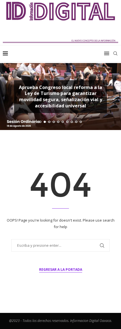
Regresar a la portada (60, 269)
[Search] (115, 53)
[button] (7, 96)
